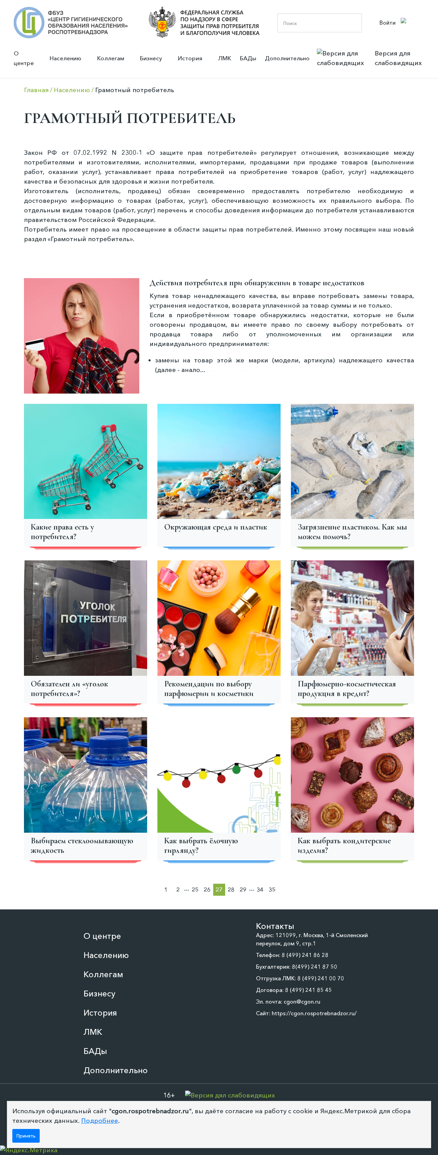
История (190, 58)
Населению (65, 58)
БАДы (248, 58)
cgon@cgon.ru (302, 1001)
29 (243, 889)
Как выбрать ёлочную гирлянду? (201, 845)
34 (260, 889)
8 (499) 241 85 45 (308, 989)
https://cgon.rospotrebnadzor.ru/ (314, 1013)
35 (272, 889)
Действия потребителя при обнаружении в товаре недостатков (257, 283)
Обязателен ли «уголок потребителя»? (69, 688)
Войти (387, 22)
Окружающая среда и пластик (215, 527)
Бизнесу (151, 58)
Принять (26, 1136)
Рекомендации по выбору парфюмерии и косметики (209, 688)
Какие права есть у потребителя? (62, 532)
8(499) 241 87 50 (314, 966)
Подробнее (99, 1121)
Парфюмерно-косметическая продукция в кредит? (347, 688)
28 (231, 889)
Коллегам (110, 58)
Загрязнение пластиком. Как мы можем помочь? (352, 532)
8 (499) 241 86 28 (305, 955)
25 (195, 889)
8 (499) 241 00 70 (320, 978)
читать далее (227, 370)
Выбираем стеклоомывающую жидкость (82, 845)
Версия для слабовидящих (398, 58)
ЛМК (224, 58)
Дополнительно (287, 58)
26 (207, 889)
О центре (24, 58)
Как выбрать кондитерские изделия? (344, 845)
